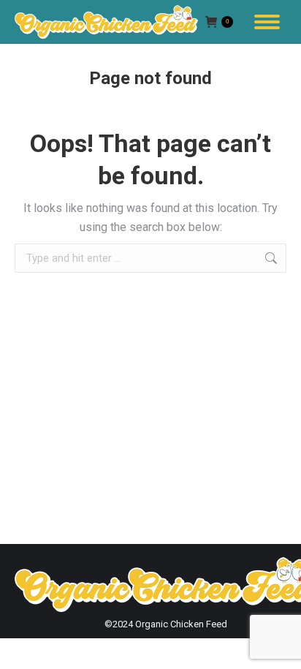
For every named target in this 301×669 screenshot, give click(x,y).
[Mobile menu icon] (267, 22)
